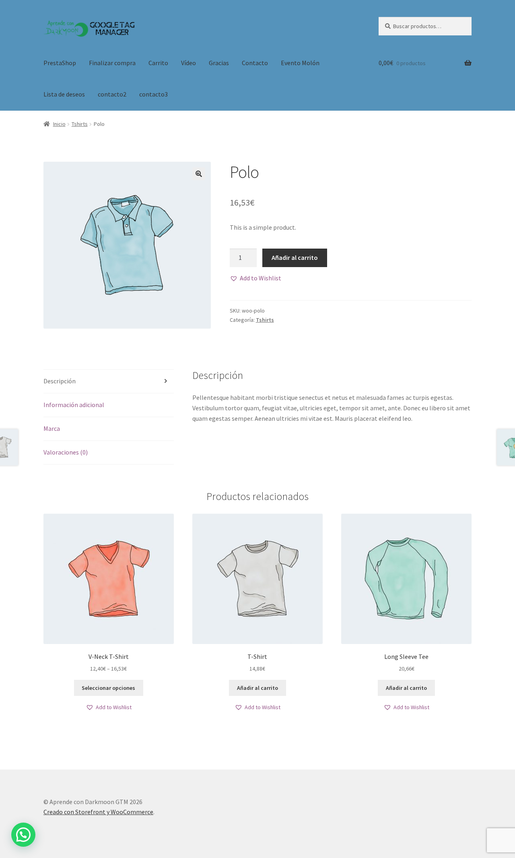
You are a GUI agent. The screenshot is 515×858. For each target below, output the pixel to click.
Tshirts (80, 124)
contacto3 (153, 94)
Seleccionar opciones (108, 687)
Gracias (219, 63)
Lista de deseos (64, 94)
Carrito (158, 63)
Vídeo (188, 63)
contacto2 (112, 94)
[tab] (108, 381)
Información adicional (73, 405)
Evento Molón (300, 63)
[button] (255, 278)
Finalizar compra (112, 63)
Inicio (59, 124)
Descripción (59, 381)
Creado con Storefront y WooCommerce (98, 812)
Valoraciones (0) (65, 452)
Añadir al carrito (295, 257)
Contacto (255, 63)
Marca (51, 428)
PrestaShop (59, 63)
